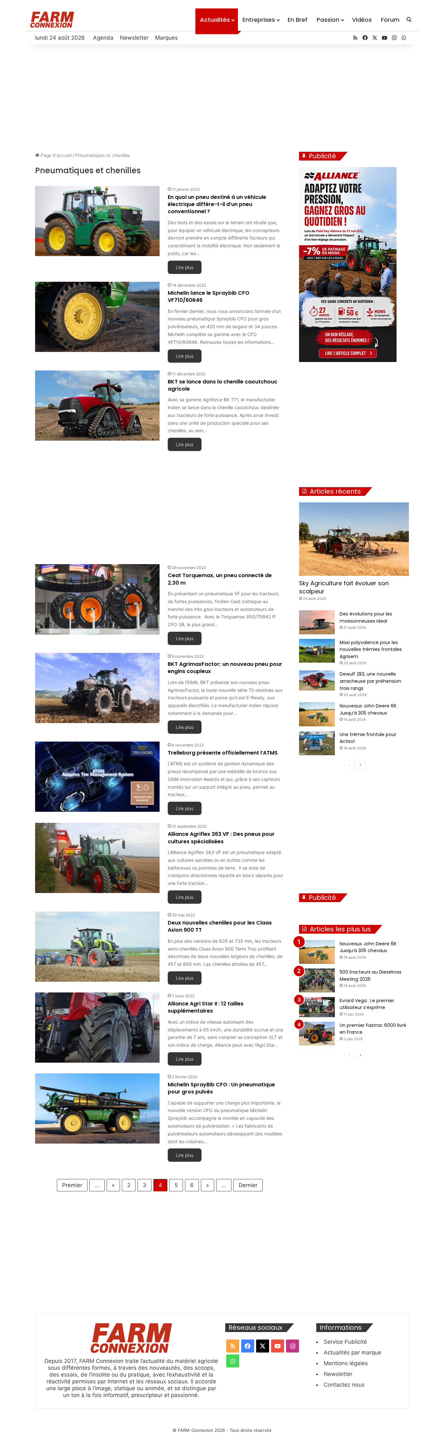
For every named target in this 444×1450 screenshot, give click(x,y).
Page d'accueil (55, 155)
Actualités (215, 20)
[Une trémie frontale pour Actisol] (317, 743)
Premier (72, 1185)
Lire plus (184, 267)
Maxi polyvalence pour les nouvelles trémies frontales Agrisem (371, 649)
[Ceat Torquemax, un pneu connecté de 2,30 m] (97, 599)
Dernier (248, 1185)
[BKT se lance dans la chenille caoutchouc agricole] (97, 405)
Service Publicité (345, 1342)
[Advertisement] (222, 96)
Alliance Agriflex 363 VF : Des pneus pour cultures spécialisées (221, 837)
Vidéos (362, 20)
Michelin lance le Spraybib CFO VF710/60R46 (208, 296)
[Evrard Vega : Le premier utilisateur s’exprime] (317, 1007)
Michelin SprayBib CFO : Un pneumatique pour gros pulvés (221, 1088)
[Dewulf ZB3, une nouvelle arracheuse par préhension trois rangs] (317, 680)
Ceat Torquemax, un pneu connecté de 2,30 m (220, 579)
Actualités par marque (352, 1352)
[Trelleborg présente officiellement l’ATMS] (97, 777)
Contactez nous (344, 1384)
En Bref (297, 20)
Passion (328, 20)
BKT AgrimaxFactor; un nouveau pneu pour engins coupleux (225, 667)
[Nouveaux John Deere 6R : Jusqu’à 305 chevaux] (317, 714)
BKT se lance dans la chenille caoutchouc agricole (222, 385)
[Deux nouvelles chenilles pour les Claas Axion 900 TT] (97, 947)
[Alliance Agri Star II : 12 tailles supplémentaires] (97, 1027)
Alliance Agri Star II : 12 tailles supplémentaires (205, 1007)
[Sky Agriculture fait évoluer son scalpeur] (354, 539)
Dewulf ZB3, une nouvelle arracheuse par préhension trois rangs (370, 681)
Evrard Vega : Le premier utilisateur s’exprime (367, 1004)
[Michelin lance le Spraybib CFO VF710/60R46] (97, 317)
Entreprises (258, 20)
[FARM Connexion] (52, 20)
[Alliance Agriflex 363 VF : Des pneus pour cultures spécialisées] (97, 858)
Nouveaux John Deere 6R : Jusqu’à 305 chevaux (369, 947)
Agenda (103, 37)
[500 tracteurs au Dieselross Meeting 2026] (317, 980)
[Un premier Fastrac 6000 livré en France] (317, 1034)
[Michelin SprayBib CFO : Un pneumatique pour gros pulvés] (97, 1108)
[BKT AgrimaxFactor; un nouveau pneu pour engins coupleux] (97, 688)
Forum (390, 20)
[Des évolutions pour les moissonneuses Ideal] (317, 622)
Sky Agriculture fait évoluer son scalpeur (344, 587)
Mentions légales (346, 1363)
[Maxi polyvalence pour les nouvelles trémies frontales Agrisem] (317, 651)
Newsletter (134, 37)
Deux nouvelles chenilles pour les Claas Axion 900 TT (220, 926)
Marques (166, 37)
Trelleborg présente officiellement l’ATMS (223, 753)
